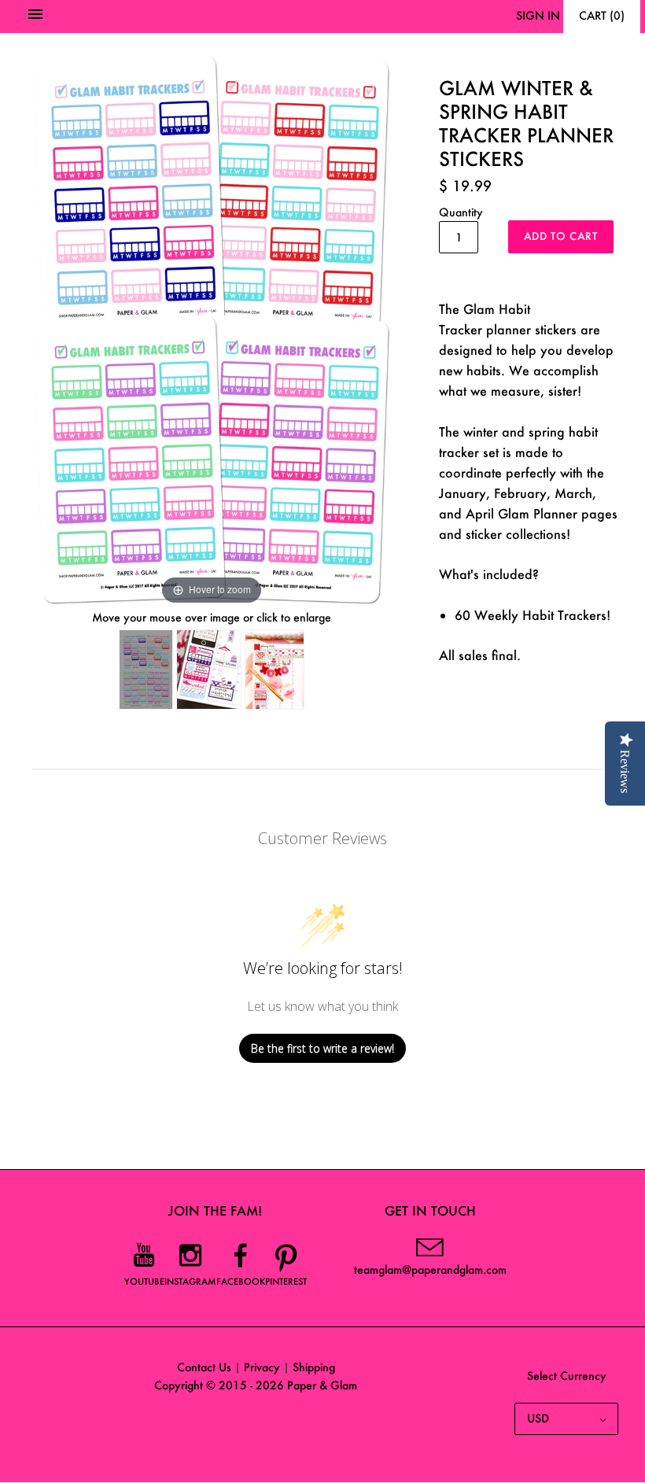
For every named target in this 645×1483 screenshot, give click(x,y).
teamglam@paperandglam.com (430, 1269)
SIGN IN (538, 15)
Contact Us (204, 1366)
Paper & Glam (322, 1385)
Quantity (461, 212)
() (602, 15)
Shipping (314, 1366)
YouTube (144, 1281)
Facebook (240, 1281)
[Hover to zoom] (212, 325)
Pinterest (286, 1281)
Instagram (190, 1281)
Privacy (262, 1366)
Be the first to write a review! (322, 1048)
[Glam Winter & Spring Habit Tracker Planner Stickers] (146, 669)
